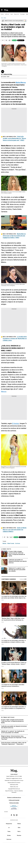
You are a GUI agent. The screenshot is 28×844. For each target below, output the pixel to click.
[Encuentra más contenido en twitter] (6, 40)
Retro (19, 831)
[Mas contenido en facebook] (11, 815)
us (9, 827)
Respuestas (9, 823)
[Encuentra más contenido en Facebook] (2, 40)
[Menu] (2, 9)
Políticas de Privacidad (14, 800)
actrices (17, 543)
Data (19, 827)
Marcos (3, 391)
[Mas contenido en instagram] (16, 815)
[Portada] (14, 773)
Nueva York (16, 14)
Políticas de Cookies (14, 802)
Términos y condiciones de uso (14, 797)
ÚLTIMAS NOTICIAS (7, 717)
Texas (11, 14)
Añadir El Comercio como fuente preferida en (14, 20)
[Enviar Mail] (2, 74)
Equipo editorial (14, 774)
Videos (19, 823)
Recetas (19, 835)
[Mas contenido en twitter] (14, 815)
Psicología (22, 14)
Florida (2, 14)
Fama (9, 831)
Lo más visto (6, 549)
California (7, 14)
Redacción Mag (8, 74)
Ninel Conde (10, 543)
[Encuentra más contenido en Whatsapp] (9, 40)
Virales (9, 835)
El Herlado (15, 423)
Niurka (4, 543)
